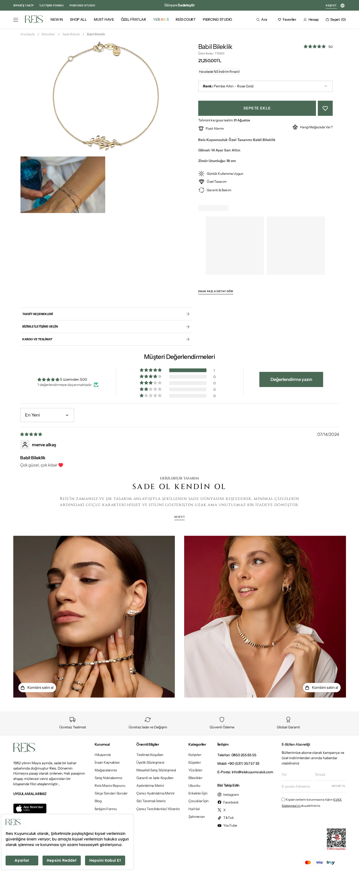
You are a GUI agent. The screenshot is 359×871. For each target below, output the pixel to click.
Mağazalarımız (106, 770)
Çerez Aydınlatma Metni (155, 793)
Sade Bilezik (71, 34)
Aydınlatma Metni (150, 785)
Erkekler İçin (198, 793)
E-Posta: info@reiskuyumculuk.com (245, 772)
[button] (263, 19)
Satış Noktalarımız (108, 778)
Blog (98, 801)
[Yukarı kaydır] (350, 858)
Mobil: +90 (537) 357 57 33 (238, 763)
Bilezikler (48, 34)
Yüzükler (195, 770)
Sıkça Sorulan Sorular (111, 793)
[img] (31, 434)
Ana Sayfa (27, 34)
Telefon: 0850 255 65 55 (236, 755)
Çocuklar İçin (198, 801)
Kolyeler (194, 755)
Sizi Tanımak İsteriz (151, 801)
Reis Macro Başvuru (110, 785)
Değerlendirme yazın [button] (291, 379)
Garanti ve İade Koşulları (154, 778)
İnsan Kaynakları (107, 762)
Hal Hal (193, 809)
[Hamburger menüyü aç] (15, 20)
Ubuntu (194, 785)
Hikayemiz (103, 755)
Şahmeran (196, 816)
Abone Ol (338, 785)
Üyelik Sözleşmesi (150, 762)
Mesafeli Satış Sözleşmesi (156, 770)
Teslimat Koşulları (149, 755)
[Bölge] (342, 5)
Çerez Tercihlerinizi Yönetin (158, 809)
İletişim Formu (106, 809)
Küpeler (194, 762)
